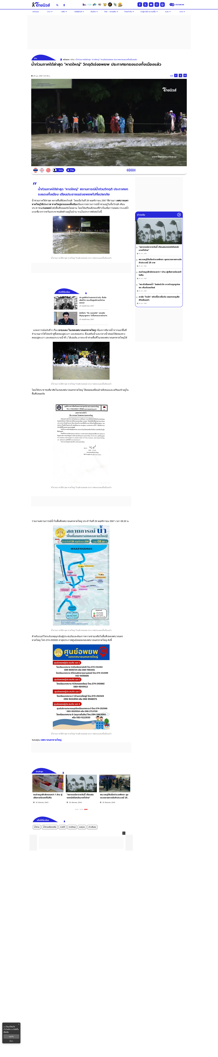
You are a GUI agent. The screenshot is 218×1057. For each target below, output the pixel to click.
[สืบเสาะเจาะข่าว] (84, 4)
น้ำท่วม (37, 827)
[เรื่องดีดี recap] (89, 4)
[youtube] (151, 4)
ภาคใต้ (62, 827)
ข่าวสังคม (92, 827)
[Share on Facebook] (176, 75)
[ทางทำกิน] (105, 4)
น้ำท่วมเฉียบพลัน (49, 827)
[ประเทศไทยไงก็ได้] (120, 4)
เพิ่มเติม (6, 1032)
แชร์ (171, 76)
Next (130, 771)
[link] (81, 302)
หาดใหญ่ (72, 827)
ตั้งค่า (11, 1041)
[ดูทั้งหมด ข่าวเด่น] (179, 214)
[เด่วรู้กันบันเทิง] (94, 4)
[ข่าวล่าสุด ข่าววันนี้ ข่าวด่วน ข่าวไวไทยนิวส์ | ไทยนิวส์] (42, 4)
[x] (145, 4)
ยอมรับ (11, 1036)
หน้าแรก (66, 59)
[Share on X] (180, 75)
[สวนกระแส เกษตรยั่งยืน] (115, 4)
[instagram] (157, 4)
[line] (162, 4)
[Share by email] (185, 75)
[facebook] (139, 4)
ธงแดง (82, 827)
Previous (126, 771)
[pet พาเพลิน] (99, 4)
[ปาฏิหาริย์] (110, 4)
